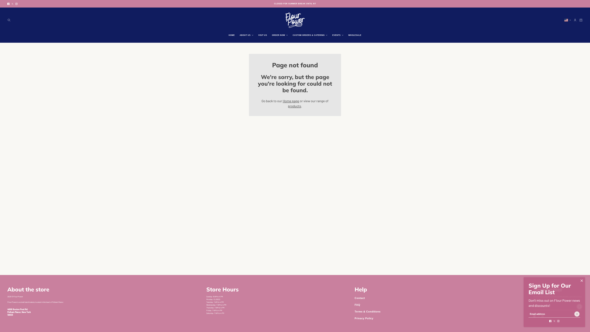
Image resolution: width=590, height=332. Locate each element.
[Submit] (577, 314)
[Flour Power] (295, 20)
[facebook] (8, 4)
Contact (360, 298)
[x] (12, 3)
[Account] (575, 20)
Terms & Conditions (368, 311)
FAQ (357, 305)
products (294, 106)
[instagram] (16, 4)
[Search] (9, 20)
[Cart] (581, 20)
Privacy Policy (364, 318)
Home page (291, 101)
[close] (581, 280)
